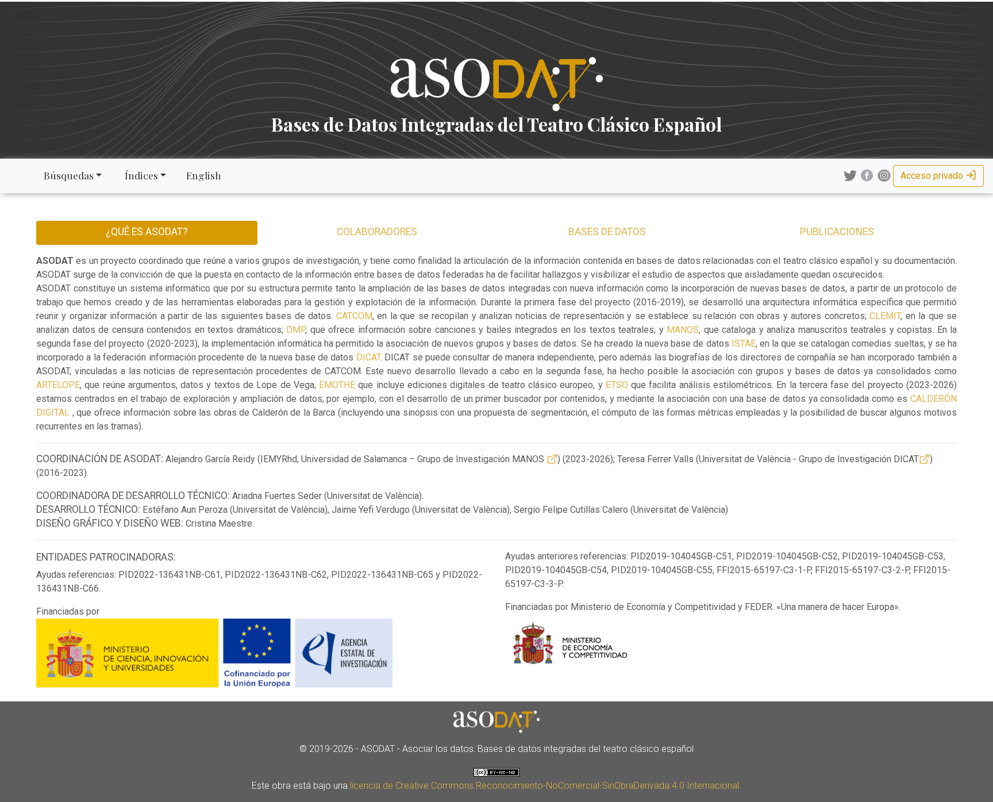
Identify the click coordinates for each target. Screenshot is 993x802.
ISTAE (744, 343)
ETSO (617, 384)
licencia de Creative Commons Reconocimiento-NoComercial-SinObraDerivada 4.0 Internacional (544, 785)
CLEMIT (884, 315)
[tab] (377, 233)
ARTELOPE (58, 384)
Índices (140, 175)
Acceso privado (932, 175)
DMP (295, 329)
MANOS (683, 329)
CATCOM (354, 315)
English (203, 175)
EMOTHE (337, 384)
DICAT (368, 357)
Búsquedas (67, 175)
